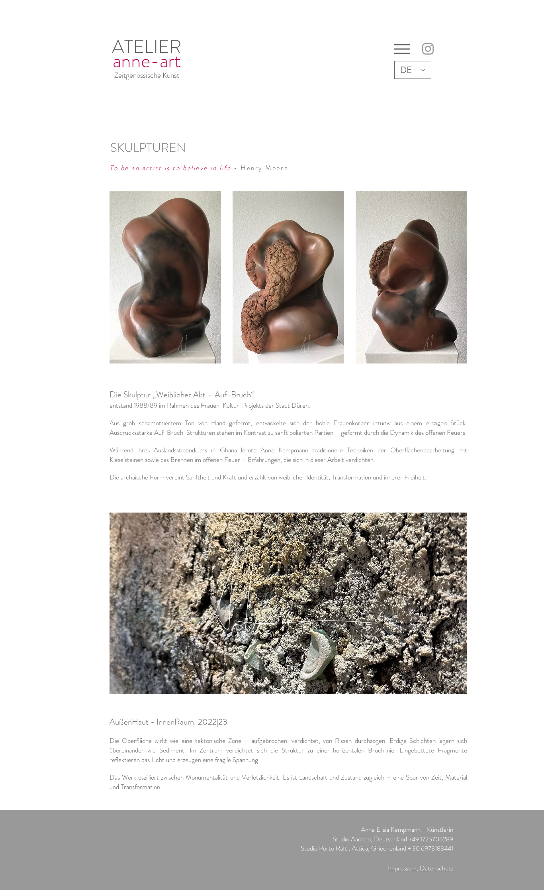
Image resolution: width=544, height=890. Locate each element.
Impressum (402, 868)
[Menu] (402, 49)
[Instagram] (428, 49)
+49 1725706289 (431, 839)
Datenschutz (436, 868)
